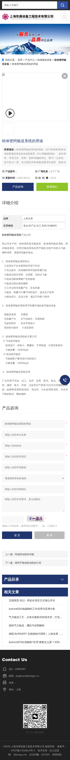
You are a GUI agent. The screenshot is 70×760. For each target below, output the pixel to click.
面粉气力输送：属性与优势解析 (27, 625)
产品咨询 (17, 186)
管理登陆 (57, 754)
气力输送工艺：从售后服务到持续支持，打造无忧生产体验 (36, 617)
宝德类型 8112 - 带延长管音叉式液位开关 (32, 600)
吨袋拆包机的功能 (24, 554)
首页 (20, 59)
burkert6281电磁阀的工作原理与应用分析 (32, 608)
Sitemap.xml (20, 754)
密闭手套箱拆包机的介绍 (28, 562)
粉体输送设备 (44, 59)
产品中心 (30, 59)
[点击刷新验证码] (35, 519)
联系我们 (52, 186)
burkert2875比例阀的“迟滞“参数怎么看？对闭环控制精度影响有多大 (36, 642)
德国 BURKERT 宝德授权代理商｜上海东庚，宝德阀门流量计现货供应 (36, 633)
